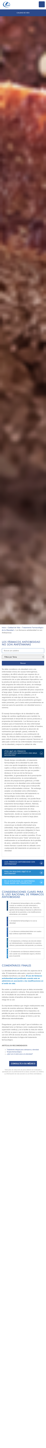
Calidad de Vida (14, 627)
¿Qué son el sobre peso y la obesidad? (20, 1054)
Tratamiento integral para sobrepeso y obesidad (23, 1050)
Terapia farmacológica (14, 1052)
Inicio (4, 627)
